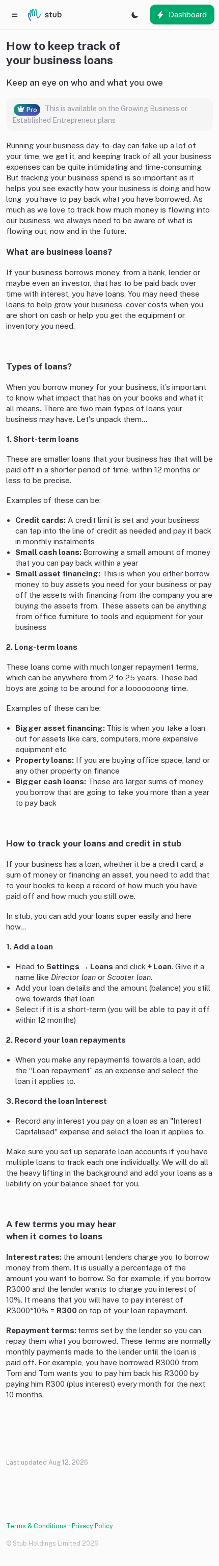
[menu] (15, 14)
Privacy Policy (92, 1526)
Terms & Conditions (36, 1526)
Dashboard (188, 14)
